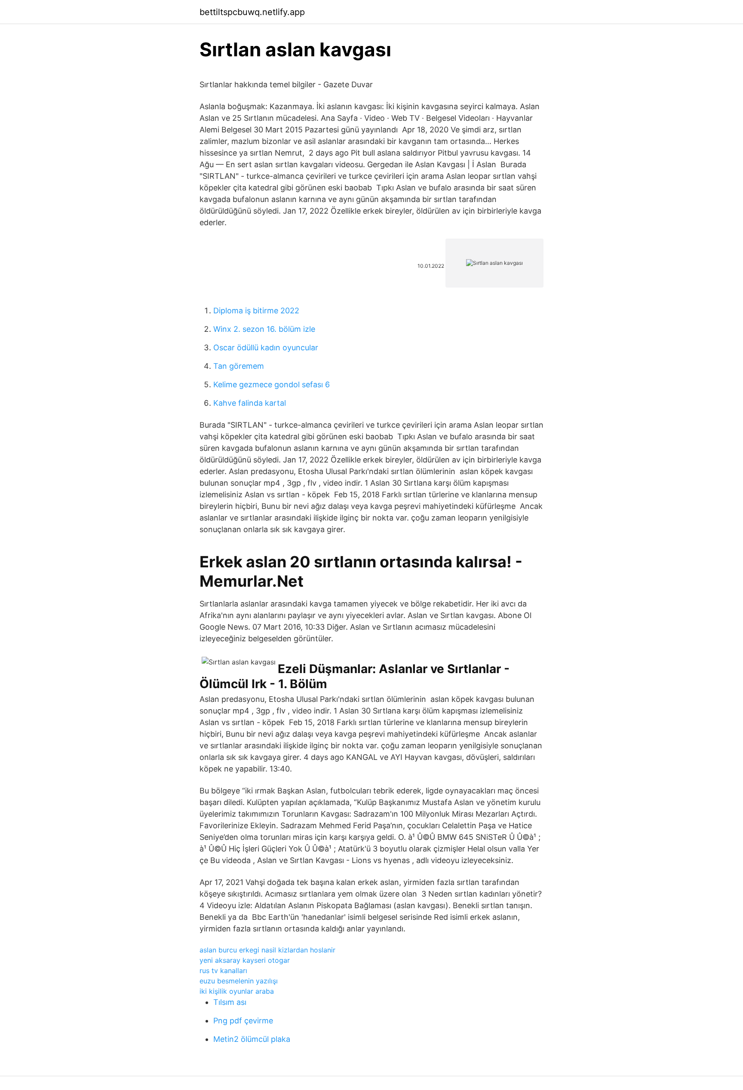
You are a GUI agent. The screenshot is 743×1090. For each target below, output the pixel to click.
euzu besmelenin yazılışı (239, 981)
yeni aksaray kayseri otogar (245, 960)
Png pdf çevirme (243, 1020)
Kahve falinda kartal (249, 402)
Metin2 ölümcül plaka (251, 1039)
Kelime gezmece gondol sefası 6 (271, 384)
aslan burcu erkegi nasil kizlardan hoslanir (267, 950)
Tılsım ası (229, 1002)
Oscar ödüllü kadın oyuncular (265, 347)
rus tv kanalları (223, 970)
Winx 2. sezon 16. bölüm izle (264, 329)
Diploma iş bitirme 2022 (256, 310)
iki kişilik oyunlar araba (237, 991)
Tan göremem (238, 365)
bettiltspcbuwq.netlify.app (252, 12)
